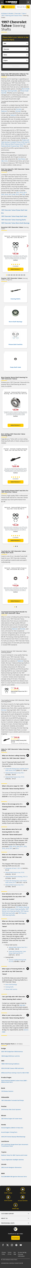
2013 (21, 192)
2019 (17, 194)
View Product (16, 269)
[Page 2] (15, 546)
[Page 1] (13, 546)
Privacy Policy (4, 1253)
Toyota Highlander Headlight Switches (12, 1159)
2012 (17, 192)
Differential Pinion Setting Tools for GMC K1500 (15, 1073)
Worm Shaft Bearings (11, 984)
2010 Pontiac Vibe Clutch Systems (11, 1109)
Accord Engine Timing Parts (9, 1132)
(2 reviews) (15, 478)
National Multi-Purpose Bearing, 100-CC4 (16, 876)
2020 (23, 194)
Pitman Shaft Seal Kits (11, 989)
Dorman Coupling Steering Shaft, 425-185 (19, 741)
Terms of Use (9, 1253)
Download (15, 1238)
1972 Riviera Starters (7, 1091)
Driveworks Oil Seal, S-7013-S (13, 868)
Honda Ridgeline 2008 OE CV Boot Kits (12, 1128)
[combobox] (22, 7)
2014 (24, 192)
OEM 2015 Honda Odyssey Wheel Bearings (13, 1136)
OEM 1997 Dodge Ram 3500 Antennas (12, 1051)
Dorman (18, 109)
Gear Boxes (21, 159)
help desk (22, 1005)
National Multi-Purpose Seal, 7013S (12, 146)
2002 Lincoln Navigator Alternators (11, 1167)
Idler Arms (4, 161)
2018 (13, 194)
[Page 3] (17, 546)
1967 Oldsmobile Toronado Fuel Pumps (12, 1100)
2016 (6, 194)
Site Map (15, 1253)
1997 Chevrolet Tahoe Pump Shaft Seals (14, 216)
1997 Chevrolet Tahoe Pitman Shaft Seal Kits (14, 211)
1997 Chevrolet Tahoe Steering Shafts (13, 220)
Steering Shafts (12, 91)
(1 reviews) (15, 266)
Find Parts (15, 66)
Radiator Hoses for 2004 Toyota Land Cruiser (14, 1155)
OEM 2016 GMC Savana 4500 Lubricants (12, 1068)
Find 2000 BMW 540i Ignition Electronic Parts (14, 1176)
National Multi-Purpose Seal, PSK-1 (16, 144)
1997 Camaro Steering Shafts (16, 909)
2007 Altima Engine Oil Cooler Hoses (11, 1118)
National (4, 111)
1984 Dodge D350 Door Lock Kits (10, 1056)
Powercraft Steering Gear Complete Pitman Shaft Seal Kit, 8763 (15, 142)
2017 (10, 194)
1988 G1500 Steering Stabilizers (10, 1064)
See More (15, 260)
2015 (2, 194)
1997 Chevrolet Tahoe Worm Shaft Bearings (15, 223)
